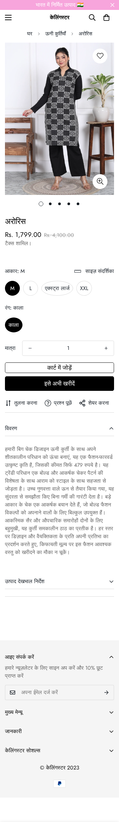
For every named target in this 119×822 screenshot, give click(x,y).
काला (14, 325)
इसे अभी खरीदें (59, 383)
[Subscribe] (106, 692)
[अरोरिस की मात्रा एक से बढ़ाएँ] (106, 348)
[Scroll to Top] (107, 787)
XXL (84, 288)
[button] (106, 17)
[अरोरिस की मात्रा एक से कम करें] (30, 348)
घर (29, 33)
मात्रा (10, 348)
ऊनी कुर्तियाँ (55, 33)
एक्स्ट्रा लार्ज (57, 288)
